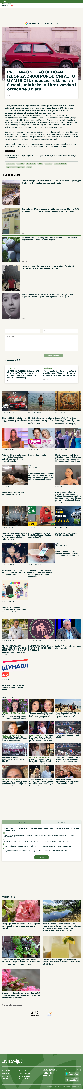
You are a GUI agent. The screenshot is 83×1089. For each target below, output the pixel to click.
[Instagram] (79, 1061)
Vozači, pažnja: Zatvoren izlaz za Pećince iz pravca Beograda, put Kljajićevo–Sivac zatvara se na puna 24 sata (51, 182)
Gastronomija (25, 1073)
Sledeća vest (48, 368)
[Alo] (4, 1)
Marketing (47, 1073)
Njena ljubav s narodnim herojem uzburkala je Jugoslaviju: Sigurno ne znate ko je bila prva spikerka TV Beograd (48, 295)
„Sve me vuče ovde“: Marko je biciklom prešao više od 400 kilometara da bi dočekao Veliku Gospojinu (48, 267)
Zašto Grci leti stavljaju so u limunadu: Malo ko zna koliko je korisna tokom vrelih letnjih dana (61, 961)
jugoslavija (31, 164)
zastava (20, 164)
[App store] (73, 1079)
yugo (40, 164)
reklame (48, 164)
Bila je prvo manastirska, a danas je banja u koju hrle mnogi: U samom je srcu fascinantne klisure (36, 851)
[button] (5, 101)
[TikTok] (75, 1061)
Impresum (47, 1076)
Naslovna (6, 1070)
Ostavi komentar (53, 355)
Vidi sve (41, 857)
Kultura (22, 1070)
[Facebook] (71, 1061)
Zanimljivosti (25, 1076)
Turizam (5, 1079)
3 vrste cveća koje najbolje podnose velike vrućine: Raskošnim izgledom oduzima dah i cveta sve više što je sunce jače (21, 961)
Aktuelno (6, 1076)
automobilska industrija (15, 167)
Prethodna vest (13, 368)
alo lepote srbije (60, 164)
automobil (10, 164)
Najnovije (6, 1073)
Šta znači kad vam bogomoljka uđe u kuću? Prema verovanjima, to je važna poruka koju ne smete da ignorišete (21, 995)
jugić (29, 167)
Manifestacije (25, 1079)
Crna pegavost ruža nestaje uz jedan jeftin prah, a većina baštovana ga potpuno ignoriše (21, 926)
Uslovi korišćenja (50, 1070)
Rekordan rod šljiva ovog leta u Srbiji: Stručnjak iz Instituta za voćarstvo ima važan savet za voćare (49, 238)
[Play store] (73, 1074)
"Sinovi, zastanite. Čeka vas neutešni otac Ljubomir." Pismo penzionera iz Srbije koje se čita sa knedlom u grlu (59, 373)
